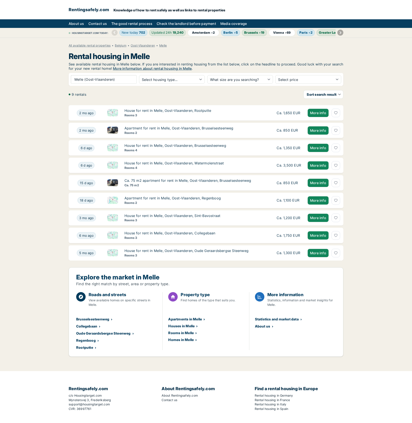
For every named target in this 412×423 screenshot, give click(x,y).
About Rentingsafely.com (180, 395)
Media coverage (233, 23)
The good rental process (132, 23)
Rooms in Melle (181, 333)
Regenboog (86, 340)
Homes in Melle (181, 340)
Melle (163, 45)
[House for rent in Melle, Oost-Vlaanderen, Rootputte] (288, 113)
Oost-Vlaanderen (143, 45)
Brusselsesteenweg (92, 319)
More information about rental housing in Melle (152, 68)
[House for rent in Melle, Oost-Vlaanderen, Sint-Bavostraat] (288, 218)
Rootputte (84, 347)
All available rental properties (90, 45)
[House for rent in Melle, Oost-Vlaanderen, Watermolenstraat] (288, 165)
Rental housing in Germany (274, 395)
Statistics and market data (277, 319)
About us (76, 23)
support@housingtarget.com (89, 404)
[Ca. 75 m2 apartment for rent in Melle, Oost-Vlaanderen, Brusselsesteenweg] (288, 183)
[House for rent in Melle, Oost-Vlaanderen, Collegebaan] (288, 235)
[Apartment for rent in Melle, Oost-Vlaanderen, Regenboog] (288, 200)
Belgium (120, 45)
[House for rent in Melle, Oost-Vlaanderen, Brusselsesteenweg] (288, 148)
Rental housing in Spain (271, 409)
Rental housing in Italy (270, 404)
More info (318, 113)
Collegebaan (86, 326)
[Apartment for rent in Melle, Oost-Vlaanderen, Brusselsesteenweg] (288, 130)
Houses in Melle (181, 326)
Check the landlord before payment (186, 23)
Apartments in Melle (185, 319)
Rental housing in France (272, 400)
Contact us (97, 23)
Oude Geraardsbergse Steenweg (103, 333)
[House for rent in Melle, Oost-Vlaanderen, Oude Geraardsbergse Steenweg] (288, 253)
